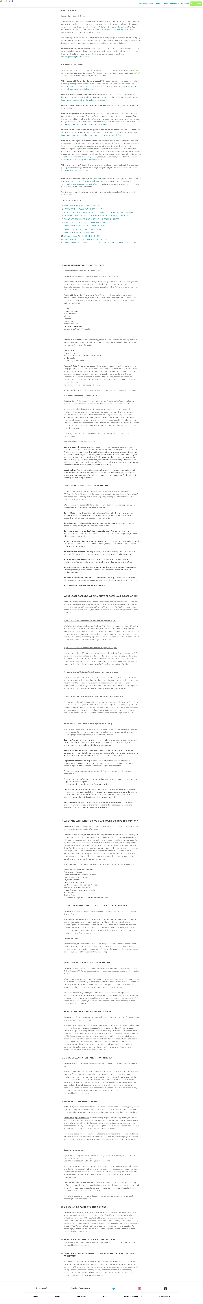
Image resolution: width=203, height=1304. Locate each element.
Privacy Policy (164, 1296)
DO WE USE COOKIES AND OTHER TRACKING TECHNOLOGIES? (91, 219)
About (57, 1296)
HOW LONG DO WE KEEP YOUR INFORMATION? (85, 222)
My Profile (185, 4)
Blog (105, 1296)
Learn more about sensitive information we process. (83, 100)
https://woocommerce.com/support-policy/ (82, 385)
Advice (165, 4)
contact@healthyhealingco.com (75, 57)
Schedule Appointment (80, 1288)
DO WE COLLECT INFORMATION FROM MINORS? (85, 229)
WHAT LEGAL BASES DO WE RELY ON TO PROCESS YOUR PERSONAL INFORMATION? (101, 212)
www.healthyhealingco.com (117, 30)
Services (173, 4)
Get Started (196, 4)
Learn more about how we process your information (86, 124)
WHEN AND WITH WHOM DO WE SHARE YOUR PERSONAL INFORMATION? (96, 216)
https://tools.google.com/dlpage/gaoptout (81, 949)
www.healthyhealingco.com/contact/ (76, 184)
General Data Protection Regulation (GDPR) (92, 640)
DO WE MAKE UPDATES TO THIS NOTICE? (82, 236)
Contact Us (81, 1296)
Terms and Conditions (133, 1296)
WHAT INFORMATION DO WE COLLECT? (81, 206)
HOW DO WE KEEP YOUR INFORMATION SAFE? (84, 226)
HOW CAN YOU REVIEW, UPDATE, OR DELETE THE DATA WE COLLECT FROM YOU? (100, 243)
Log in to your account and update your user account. (87, 1161)
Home (158, 4)
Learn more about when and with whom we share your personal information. (94, 135)
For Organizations (146, 4)
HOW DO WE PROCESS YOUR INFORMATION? (84, 209)
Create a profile (42, 1288)
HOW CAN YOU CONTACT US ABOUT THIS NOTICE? (86, 239)
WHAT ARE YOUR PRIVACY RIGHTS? (79, 233)
